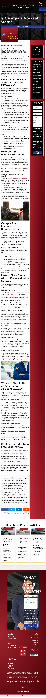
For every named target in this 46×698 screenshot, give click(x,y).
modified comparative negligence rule (18, 178)
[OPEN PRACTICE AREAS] (36, 5)
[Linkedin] (24, 654)
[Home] (7, 696)
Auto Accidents (16, 45)
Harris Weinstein (10, 49)
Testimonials (35, 640)
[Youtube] (21, 654)
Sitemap (22, 687)
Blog (21, 45)
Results (36, 646)
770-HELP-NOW (40, 3)
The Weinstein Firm (24, 465)
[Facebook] (21, 651)
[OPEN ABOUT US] (17, 5)
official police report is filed (11, 294)
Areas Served (35, 686)
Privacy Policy (29, 686)
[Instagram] (24, 651)
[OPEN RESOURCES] (24, 7)
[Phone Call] (22, 696)
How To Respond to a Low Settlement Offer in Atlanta (23, 540)
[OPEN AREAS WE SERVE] (26, 5)
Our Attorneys (34, 637)
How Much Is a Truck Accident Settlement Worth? (37, 540)
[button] (4, 509)
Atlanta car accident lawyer (21, 73)
